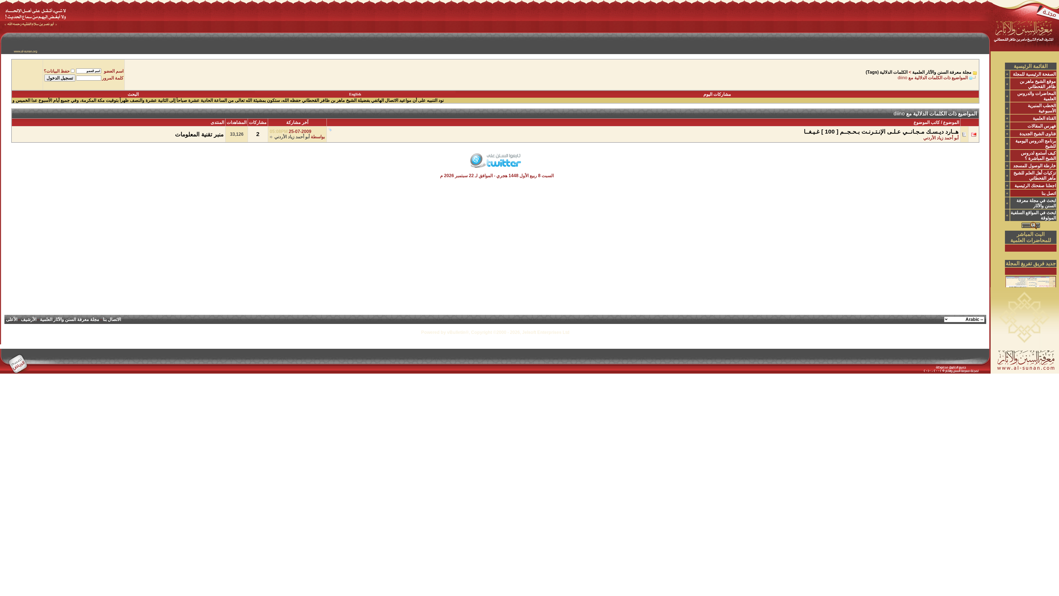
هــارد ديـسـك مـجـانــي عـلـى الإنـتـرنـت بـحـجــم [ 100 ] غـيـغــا (881, 131)
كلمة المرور (113, 78)
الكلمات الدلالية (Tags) (887, 72)
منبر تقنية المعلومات (199, 134)
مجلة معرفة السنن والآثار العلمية (942, 72)
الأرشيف (28, 319)
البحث (133, 94)
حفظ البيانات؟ (57, 71)
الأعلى (11, 319)
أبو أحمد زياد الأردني (292, 136)
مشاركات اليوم (717, 94)
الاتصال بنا (112, 319)
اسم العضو (114, 71)
